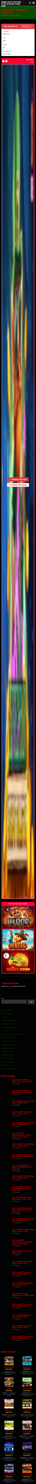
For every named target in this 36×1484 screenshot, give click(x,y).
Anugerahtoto (9, 1475)
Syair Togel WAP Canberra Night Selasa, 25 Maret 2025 (23, 1230)
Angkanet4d (9, 1432)
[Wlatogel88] (27, 1429)
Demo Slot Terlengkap (8, 1048)
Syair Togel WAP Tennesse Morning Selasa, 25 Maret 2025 (23, 1155)
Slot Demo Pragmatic (8, 1027)
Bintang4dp (27, 1453)
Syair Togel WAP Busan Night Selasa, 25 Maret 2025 (22, 1262)
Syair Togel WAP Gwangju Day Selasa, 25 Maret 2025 (22, 1305)
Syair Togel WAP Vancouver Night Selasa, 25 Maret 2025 (22, 1198)
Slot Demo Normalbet (8, 1045)
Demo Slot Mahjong (7, 1062)
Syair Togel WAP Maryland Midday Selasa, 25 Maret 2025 (22, 1091)
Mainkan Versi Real (19, 479)
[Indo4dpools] (27, 1365)
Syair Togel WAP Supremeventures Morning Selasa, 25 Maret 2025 (21, 1135)
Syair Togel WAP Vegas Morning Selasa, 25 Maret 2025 (23, 1102)
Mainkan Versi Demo (19, 485)
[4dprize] (27, 1408)
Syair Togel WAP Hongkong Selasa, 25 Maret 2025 (21, 1113)
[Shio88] (9, 1386)
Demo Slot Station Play (8, 1069)
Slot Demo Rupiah (7, 1058)
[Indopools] (9, 1408)
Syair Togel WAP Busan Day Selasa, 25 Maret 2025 (21, 1316)
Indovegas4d (9, 1367)
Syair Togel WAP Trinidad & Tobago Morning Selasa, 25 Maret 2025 (21, 1188)
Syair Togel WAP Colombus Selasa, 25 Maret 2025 (21, 1273)
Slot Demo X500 (6, 1052)
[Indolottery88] (9, 1451)
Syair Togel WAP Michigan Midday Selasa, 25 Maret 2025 (22, 1081)
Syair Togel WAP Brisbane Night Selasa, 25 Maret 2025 (23, 1219)
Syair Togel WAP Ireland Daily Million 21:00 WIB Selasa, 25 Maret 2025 (22, 1210)
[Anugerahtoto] (9, 1472)
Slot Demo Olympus (7, 1055)
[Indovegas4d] (9, 1365)
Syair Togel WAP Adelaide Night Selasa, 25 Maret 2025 (23, 1177)
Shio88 (9, 1389)
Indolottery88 (9, 1453)
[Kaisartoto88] (27, 1386)
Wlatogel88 (27, 1432)
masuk (11, 986)
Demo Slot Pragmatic (8, 1020)
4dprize (27, 1410)
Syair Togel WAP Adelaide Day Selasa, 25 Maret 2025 (22, 1337)
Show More (26, 26)
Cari (2, 998)
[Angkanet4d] (9, 1429)
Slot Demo (4, 1017)
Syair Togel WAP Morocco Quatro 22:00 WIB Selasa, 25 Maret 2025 (21, 1167)
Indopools (9, 1410)
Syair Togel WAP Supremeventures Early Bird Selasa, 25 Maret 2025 (22, 1242)
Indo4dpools (27, 1367)
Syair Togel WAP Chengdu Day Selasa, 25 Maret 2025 (22, 1284)
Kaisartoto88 (27, 1389)
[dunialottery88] (27, 1472)
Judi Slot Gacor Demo (8, 1041)
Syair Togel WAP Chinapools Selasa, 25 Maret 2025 (22, 1326)
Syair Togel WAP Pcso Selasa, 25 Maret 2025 (22, 1252)
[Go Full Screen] (6, 61)
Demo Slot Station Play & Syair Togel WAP (11, 4)
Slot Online (4, 1031)
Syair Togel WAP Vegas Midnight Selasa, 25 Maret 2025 (23, 1294)
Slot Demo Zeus (6, 1010)
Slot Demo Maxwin (7, 1013)
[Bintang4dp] (27, 1451)
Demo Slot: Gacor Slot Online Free (12, 1034)
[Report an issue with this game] (3, 61)
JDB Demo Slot (6, 1024)
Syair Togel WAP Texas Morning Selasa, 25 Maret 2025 (23, 1123)
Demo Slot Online (7, 1038)
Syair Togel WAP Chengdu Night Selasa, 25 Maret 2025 (23, 1145)
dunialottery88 (27, 1475)
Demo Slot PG (6, 1065)
